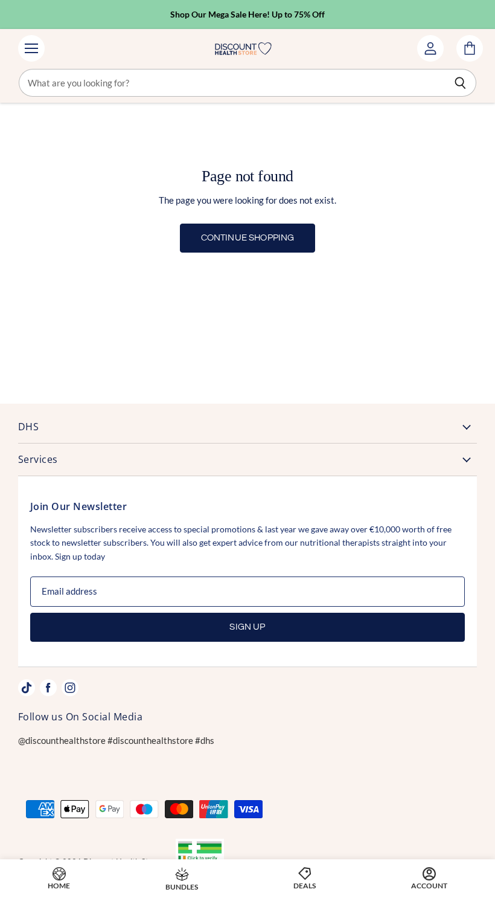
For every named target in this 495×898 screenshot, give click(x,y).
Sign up (247, 627)
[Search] (460, 83)
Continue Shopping (248, 237)
